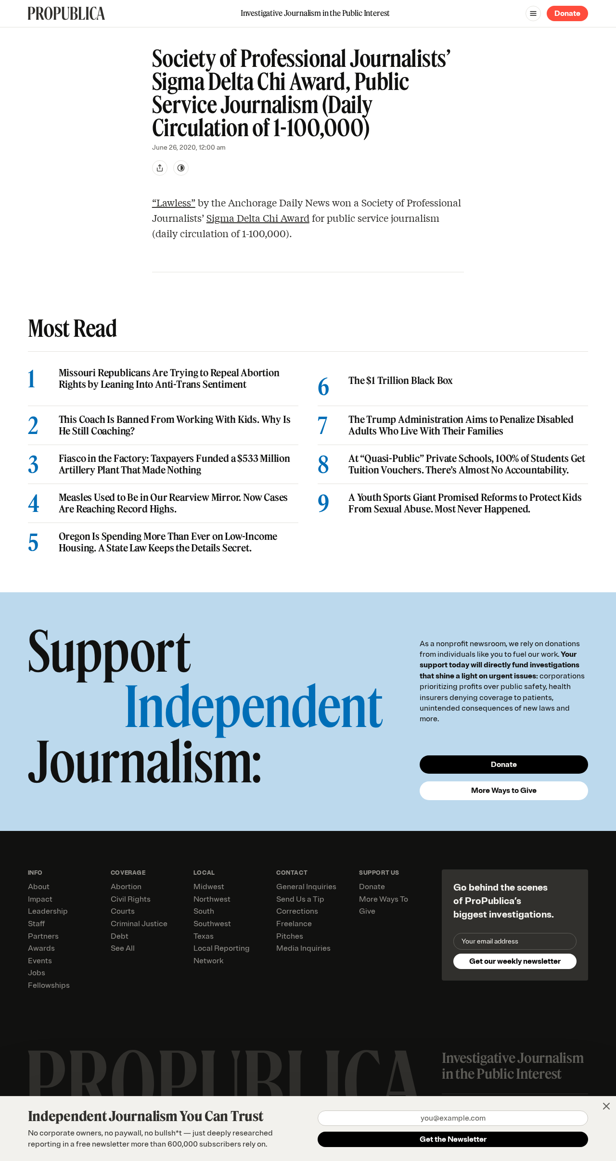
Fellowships (49, 985)
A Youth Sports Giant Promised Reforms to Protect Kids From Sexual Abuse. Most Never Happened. (464, 503)
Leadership (48, 911)
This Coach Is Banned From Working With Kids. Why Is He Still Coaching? (175, 425)
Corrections (297, 911)
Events (40, 961)
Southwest (212, 924)
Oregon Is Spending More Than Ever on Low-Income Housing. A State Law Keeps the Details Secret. (168, 542)
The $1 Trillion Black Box (400, 380)
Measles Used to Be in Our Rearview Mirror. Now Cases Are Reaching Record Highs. (173, 503)
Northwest (212, 899)
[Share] (159, 168)
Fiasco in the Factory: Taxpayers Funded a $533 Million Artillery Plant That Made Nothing (174, 464)
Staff (36, 924)
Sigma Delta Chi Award (257, 217)
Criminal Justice (139, 924)
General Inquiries (306, 887)
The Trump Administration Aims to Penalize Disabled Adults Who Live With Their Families (461, 425)
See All (123, 948)
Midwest (208, 887)
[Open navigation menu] (533, 13)
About (39, 887)
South (203, 911)
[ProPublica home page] (225, 1084)
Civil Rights (131, 899)
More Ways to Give (504, 790)
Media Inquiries (303, 948)
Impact (40, 899)
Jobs (36, 973)
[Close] (606, 1106)
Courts (123, 911)
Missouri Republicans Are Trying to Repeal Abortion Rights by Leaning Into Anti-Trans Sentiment (169, 378)
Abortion (126, 887)
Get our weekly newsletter (515, 961)
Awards (41, 948)
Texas (203, 936)
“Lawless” (173, 202)
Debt (119, 936)
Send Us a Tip (300, 899)
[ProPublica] (66, 13)
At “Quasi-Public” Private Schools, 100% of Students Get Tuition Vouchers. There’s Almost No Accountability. (466, 464)
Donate (567, 13)
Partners (43, 936)
